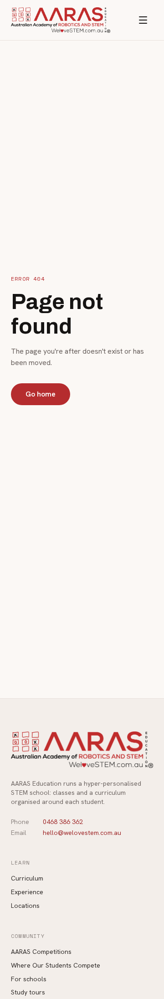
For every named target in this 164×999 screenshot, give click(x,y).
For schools (28, 979)
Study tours (28, 992)
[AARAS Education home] (60, 20)
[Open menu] (143, 20)
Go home (41, 394)
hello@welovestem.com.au (82, 833)
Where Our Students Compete (55, 965)
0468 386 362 (63, 822)
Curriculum (27, 878)
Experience (27, 892)
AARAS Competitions (41, 952)
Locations (25, 905)
